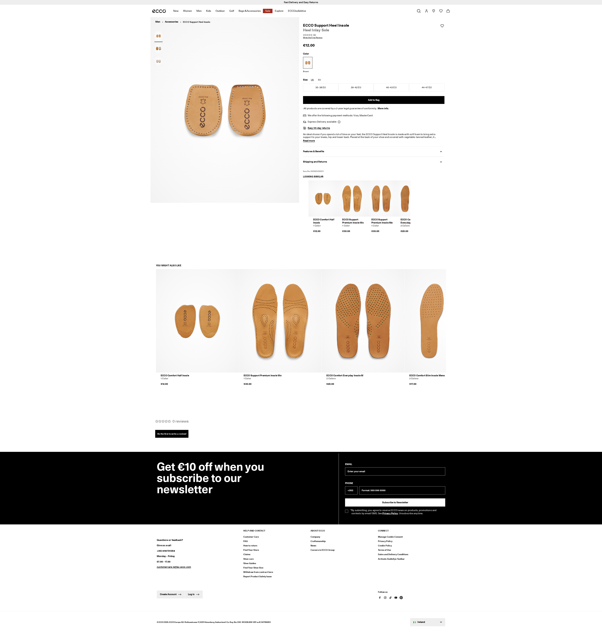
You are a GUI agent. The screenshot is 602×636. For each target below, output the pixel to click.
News (313, 545)
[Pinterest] (401, 597)
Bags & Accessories (250, 10)
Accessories (171, 21)
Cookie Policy (385, 545)
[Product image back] (158, 61)
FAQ (245, 541)
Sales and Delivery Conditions (393, 554)
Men (199, 10)
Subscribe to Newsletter (395, 502)
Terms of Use (384, 550)
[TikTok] (390, 597)
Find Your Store (251, 550)
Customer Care (251, 537)
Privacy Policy (385, 541)
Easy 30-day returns (319, 128)
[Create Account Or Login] (426, 11)
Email (348, 464)
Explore (279, 10)
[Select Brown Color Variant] (307, 63)
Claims (246, 554)
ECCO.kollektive (297, 10)
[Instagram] (385, 597)
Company (315, 537)
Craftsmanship (318, 541)
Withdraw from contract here (258, 572)
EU (319, 80)
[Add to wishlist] (442, 26)
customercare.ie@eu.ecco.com (174, 567)
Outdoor (220, 10)
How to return (250, 545)
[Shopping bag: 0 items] (448, 11)
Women (187, 10)
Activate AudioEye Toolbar (391, 559)
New (176, 10)
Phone (349, 483)
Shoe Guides (249, 563)
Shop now (316, 2)
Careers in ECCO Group (323, 550)
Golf (231, 10)
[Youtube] (396, 597)
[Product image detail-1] (158, 48)
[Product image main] (158, 36)
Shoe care (248, 559)
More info (383, 108)
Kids (208, 10)
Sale (267, 10)
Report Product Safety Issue (257, 576)
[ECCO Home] (159, 11)
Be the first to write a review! (171, 434)
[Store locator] (433, 11)
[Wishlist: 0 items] (440, 11)
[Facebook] (380, 597)
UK (312, 80)
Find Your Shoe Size (253, 567)
